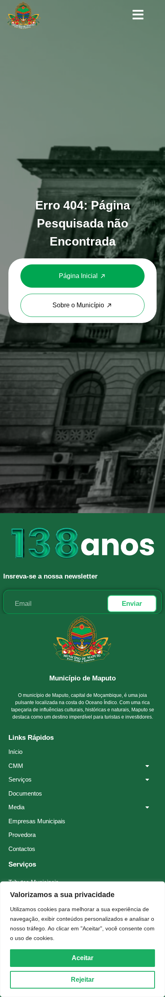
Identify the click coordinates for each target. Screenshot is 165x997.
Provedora (22, 834)
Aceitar (82, 957)
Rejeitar (82, 979)
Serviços (20, 779)
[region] (82, 939)
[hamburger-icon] (138, 15)
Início (15, 751)
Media (16, 807)
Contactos (21, 848)
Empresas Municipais (36, 821)
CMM (15, 765)
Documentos (25, 793)
